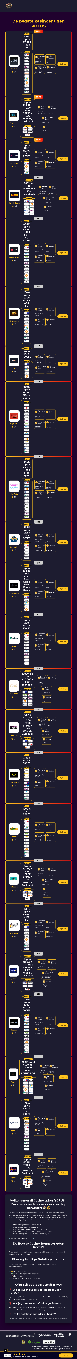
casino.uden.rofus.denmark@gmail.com (52, 1349)
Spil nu (63, 64)
